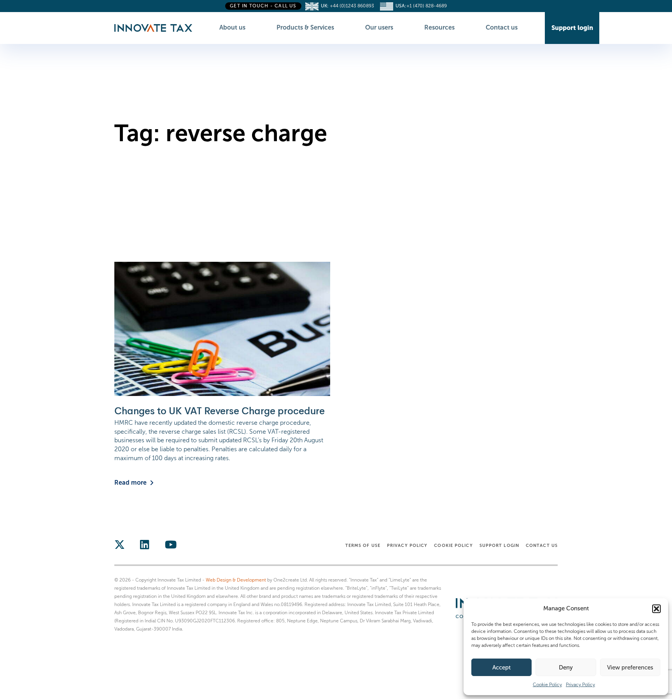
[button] (656, 609)
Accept (501, 667)
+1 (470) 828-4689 (426, 6)
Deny (566, 667)
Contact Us (542, 545)
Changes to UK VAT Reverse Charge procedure (219, 411)
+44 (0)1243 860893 (354, 6)
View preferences (630, 667)
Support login (499, 545)
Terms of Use (362, 545)
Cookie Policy (547, 684)
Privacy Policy (580, 684)
